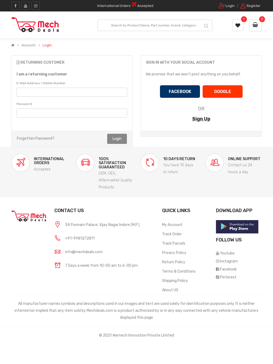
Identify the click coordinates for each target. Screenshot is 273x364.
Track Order (172, 234)
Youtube (227, 253)
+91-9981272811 (80, 238)
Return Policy (173, 262)
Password (24, 104)
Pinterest (228, 277)
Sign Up (201, 119)
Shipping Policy (175, 280)
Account (28, 45)
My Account (172, 225)
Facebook (228, 269)
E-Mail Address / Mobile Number (41, 83)
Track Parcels (173, 243)
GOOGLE (222, 91)
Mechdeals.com (100, 310)
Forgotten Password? (35, 138)
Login (47, 45)
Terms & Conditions (179, 271)
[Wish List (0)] (238, 25)
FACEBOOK (180, 91)
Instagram (229, 261)
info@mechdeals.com (84, 252)
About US (170, 290)
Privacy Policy (174, 252)
